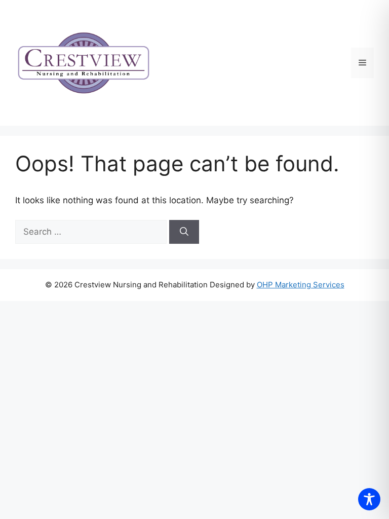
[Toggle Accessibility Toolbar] (369, 499)
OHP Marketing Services (300, 284)
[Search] (184, 232)
